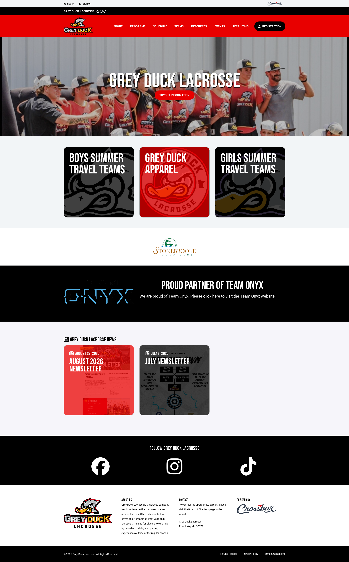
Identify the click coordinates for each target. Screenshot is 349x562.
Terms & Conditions (274, 553)
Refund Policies (228, 553)
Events (220, 26)
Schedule (160, 26)
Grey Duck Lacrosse (79, 11)
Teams (179, 26)
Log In (70, 3)
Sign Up (86, 3)
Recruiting (240, 26)
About (118, 26)
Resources (199, 26)
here (216, 296)
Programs (137, 26)
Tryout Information (174, 95)
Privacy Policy (250, 553)
